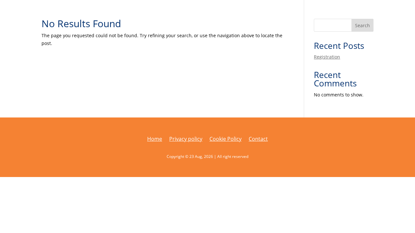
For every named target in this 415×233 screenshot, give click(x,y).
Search (362, 25)
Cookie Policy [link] (225, 139)
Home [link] (154, 139)
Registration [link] (327, 57)
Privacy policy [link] (185, 139)
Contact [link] (258, 139)
